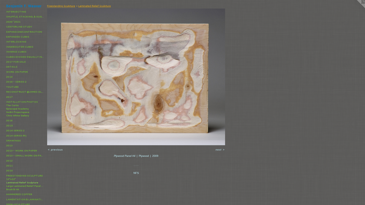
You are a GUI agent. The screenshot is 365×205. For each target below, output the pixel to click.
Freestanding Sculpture (24, 175)
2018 (9, 76)
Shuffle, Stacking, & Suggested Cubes (25, 16)
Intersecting (16, 11)
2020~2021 (13, 21)
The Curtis (12, 105)
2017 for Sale (16, 61)
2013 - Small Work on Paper (25, 155)
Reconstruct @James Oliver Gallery (25, 91)
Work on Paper (17, 71)
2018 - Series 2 (16, 81)
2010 (9, 170)
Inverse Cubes (16, 51)
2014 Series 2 (15, 130)
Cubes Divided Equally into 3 (25, 56)
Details (11, 66)
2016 (9, 120)
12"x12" (11, 179)
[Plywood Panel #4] (136, 77)
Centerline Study (19, 26)
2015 (9, 125)
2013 (9, 145)
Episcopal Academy (17, 108)
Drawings (13, 140)
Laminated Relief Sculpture (22, 182)
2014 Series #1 (16, 135)
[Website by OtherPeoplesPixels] (357, 7)
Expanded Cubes (17, 36)
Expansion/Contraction (24, 31)
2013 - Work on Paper (21, 150)
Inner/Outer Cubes (19, 46)
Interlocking (16, 41)
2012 (9, 160)
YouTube (12, 86)
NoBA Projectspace (17, 112)
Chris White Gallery (17, 115)
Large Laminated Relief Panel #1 (25, 186)
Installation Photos (22, 101)
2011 (9, 165)
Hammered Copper (19, 194)
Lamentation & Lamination (25, 199)
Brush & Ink (12, 189)
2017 (9, 97)
